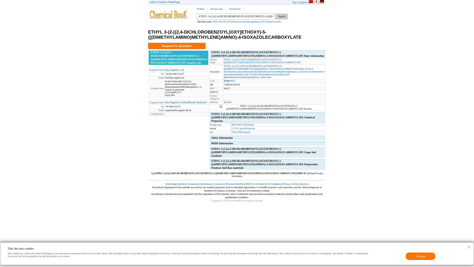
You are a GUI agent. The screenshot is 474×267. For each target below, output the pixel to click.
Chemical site (235, 9)
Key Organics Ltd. (174, 70)
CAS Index (259, 184)
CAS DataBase (273, 184)
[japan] (316, 2)
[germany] (322, 2)
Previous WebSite (235, 184)
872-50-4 (227, 21)
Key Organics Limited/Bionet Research (186, 102)
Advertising (206, 184)
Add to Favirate (158, 2)
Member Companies (188, 184)
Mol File (227, 102)
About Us (304, 184)
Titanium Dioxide (273, 21)
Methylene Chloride (241, 21)
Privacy (286, 184)
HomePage (174, 2)
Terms (295, 184)
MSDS (249, 184)
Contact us (218, 184)
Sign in (295, 2)
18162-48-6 (218, 21)
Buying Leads (217, 9)
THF (263, 21)
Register (303, 2)
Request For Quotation (177, 45)
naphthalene (255, 21)
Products (200, 9)
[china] (311, 2)
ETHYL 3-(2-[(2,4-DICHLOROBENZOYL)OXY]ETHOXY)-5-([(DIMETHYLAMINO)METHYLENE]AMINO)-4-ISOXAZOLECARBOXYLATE (262, 61)
